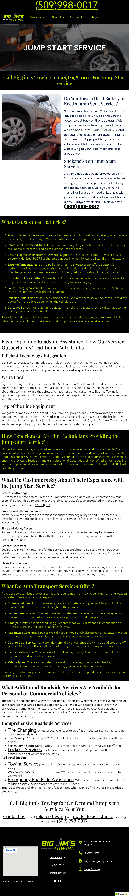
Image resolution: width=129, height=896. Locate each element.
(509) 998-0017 (81, 207)
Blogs (94, 17)
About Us (57, 17)
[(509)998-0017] (80, 853)
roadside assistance (93, 816)
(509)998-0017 (91, 853)
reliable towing (51, 816)
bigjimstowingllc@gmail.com (98, 861)
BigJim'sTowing (92, 869)
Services (35, 17)
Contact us (14, 816)
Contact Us (77, 17)
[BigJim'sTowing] (80, 869)
